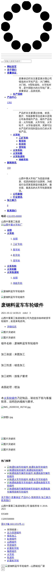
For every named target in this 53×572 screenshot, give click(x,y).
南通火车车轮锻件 (38, 479)
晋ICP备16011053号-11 (12, 524)
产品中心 (26, 497)
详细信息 (11, 326)
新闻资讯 (36, 497)
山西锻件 (11, 542)
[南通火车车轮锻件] (18, 479)
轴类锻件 (11, 551)
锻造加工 (11, 535)
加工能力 (46, 497)
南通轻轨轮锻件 (34, 470)
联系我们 (6, 500)
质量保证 (16, 497)
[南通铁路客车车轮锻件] (20, 482)
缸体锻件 (11, 539)
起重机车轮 (13, 548)
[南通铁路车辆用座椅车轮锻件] (24, 488)
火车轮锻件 (10, 398)
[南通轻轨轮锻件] (16, 470)
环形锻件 (11, 545)
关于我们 (6, 497)
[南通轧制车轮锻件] (18, 467)
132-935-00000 (14, 216)
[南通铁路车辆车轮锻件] (20, 473)
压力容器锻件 (14, 532)
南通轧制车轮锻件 (38, 467)
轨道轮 (10, 557)
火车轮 (10, 554)
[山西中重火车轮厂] (11, 224)
